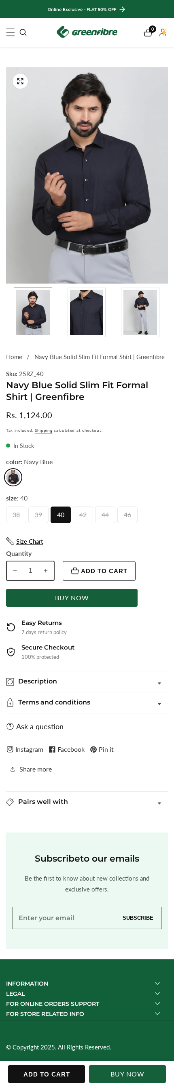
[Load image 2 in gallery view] (87, 312)
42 (84, 517)
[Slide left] (9, 312)
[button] (87, 802)
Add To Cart (104, 571)
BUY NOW (72, 597)
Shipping (44, 430)
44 (107, 517)
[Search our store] (23, 32)
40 (62, 517)
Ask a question (40, 726)
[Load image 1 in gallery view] (33, 312)
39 (40, 517)
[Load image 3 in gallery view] (140, 312)
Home (14, 356)
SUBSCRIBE (138, 918)
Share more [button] (35, 769)
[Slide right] (165, 312)
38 (18, 517)
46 (129, 517)
